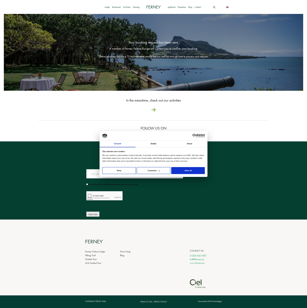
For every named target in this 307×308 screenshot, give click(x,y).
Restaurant (116, 7)
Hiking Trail (90, 255)
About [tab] (189, 144)
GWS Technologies (214, 301)
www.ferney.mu (197, 262)
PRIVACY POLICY (160, 301)
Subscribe (92, 214)
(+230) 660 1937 (198, 255)
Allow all (188, 170)
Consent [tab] (117, 144)
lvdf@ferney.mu (197, 259)
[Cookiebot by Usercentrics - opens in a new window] (194, 135)
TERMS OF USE (146, 301)
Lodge (107, 7)
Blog (190, 7)
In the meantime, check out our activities (153, 101)
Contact (198, 7)
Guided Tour (91, 259)
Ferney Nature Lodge (95, 251)
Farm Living (125, 251)
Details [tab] (153, 144)
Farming (136, 7)
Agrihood (171, 7)
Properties (182, 7)
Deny (119, 170)
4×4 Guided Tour (93, 263)
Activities (126, 7)
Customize (152, 170)
